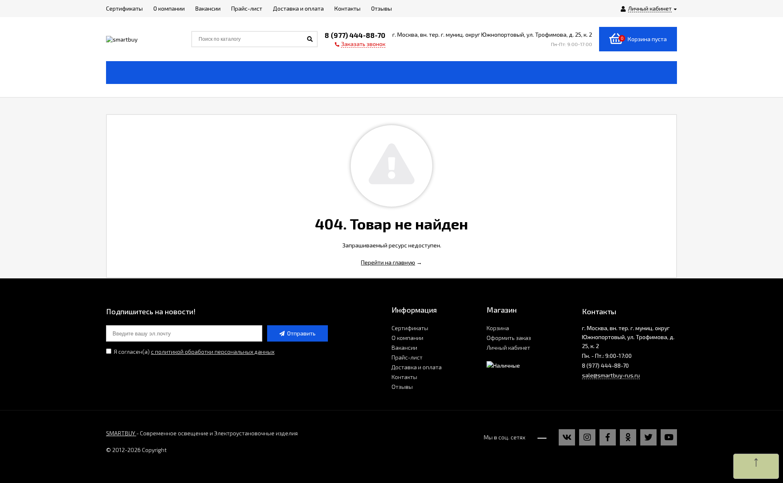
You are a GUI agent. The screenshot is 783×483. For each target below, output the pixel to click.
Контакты (404, 376)
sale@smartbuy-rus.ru (611, 375)
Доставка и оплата (417, 367)
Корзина (498, 327)
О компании (407, 337)
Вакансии (404, 347)
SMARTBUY (121, 433)
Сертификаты (410, 327)
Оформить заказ (509, 337)
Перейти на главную (388, 262)
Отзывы (402, 386)
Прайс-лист (407, 357)
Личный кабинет (508, 347)
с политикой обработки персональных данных (212, 351)
